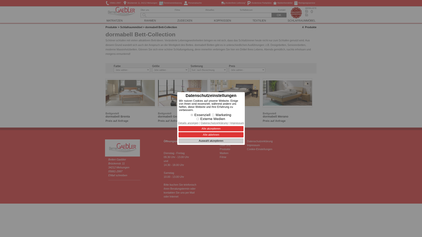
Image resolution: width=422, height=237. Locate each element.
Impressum (237, 123)
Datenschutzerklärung (214, 123)
